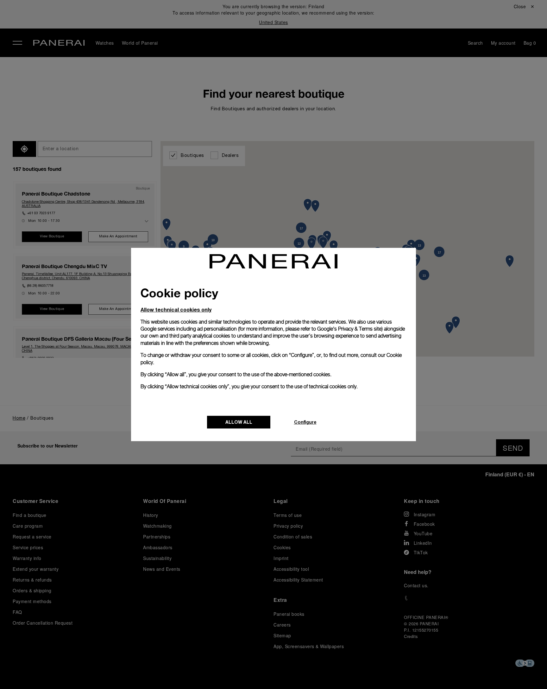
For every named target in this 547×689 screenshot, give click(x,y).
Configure (305, 422)
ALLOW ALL (238, 422)
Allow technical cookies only (176, 309)
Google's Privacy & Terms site (349, 329)
